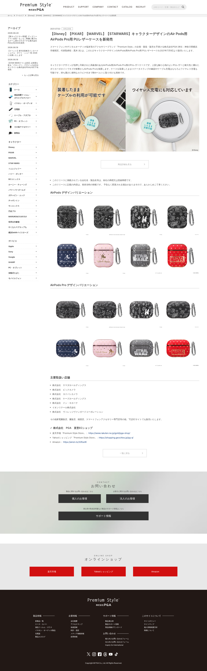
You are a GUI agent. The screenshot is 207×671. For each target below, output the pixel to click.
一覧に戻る (125, 453)
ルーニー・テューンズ (17, 184)
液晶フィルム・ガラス (43, 627)
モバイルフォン (14, 278)
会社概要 (74, 621)
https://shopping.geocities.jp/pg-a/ (116, 437)
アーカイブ (20, 15)
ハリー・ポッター (15, 174)
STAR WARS (14, 163)
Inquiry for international (114, 645)
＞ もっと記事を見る (30, 75)
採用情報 (74, 637)
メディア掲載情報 (77, 634)
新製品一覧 (39, 621)
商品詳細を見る (125, 164)
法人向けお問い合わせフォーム (117, 642)
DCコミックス (14, 179)
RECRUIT (141, 6)
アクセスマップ (77, 624)
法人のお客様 (127, 498)
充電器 (37, 634)
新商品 (17, 133)
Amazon (155, 571)
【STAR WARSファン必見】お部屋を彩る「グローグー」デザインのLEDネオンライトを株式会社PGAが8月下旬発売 (23, 66)
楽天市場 (52, 571)
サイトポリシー (150, 621)
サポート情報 (103, 515)
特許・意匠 (75, 630)
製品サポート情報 (112, 624)
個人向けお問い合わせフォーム (117, 639)
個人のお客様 (79, 498)
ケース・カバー (41, 624)
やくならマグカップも (17, 227)
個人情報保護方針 (151, 627)
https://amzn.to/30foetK (75, 442)
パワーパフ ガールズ (16, 190)
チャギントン (13, 200)
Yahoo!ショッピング (103, 571)
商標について (149, 630)
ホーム (10, 15)
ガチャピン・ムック (16, 195)
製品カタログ (40, 637)
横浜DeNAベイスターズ (18, 232)
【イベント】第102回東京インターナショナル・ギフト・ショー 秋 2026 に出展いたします (23, 53)
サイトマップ (149, 624)
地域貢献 (74, 627)
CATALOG (127, 6)
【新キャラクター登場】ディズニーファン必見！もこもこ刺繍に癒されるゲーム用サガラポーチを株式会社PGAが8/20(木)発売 (22, 39)
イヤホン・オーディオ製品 (45, 630)
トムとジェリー (14, 168)
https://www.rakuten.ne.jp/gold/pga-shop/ (109, 433)
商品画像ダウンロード (113, 627)
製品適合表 (109, 621)
